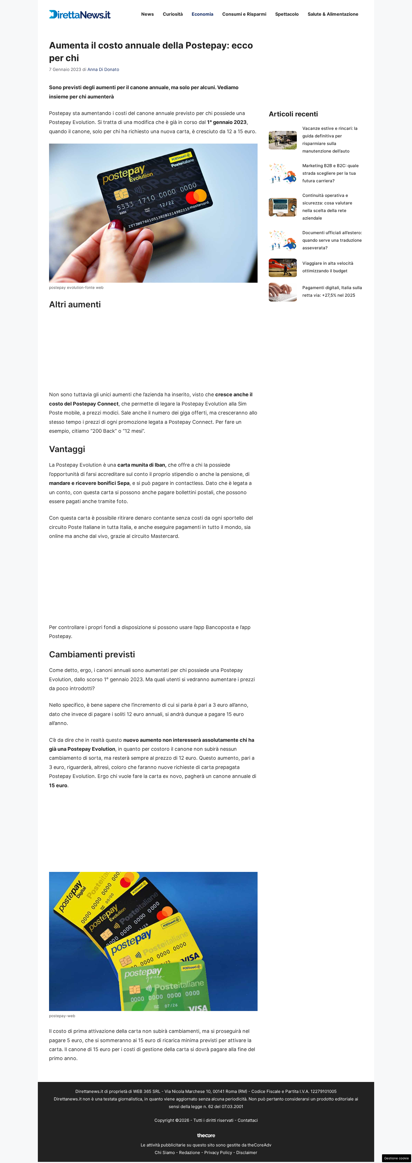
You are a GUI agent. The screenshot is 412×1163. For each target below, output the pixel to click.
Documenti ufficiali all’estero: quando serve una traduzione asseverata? (332, 240)
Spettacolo (287, 14)
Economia (202, 14)
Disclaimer (246, 1152)
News (147, 14)
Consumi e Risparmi (244, 14)
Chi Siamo (165, 1152)
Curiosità (173, 14)
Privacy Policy (218, 1152)
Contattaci (248, 1120)
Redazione (189, 1152)
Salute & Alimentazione (333, 14)
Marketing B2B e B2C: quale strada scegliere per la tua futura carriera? (330, 173)
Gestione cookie (396, 1158)
